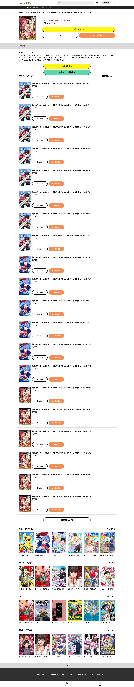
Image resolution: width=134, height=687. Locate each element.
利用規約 (45, 674)
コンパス (52, 23)
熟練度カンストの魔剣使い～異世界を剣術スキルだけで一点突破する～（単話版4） (61, 149)
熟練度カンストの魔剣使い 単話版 (41, 7)
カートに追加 (97, 35)
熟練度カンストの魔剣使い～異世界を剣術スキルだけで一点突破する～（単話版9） (61, 257)
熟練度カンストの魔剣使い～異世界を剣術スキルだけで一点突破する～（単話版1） (61, 83)
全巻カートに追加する (67, 72)
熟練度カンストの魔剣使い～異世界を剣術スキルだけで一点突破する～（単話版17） (62, 431)
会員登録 (106, 3)
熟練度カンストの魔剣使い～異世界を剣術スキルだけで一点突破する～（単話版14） (62, 366)
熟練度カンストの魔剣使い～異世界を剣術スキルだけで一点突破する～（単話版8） (61, 236)
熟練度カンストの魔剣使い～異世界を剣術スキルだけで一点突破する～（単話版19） (62, 475)
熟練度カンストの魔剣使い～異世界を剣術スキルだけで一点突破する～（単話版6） (61, 192)
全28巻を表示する (67, 520)
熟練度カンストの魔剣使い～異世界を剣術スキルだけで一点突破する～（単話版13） (62, 344)
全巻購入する (67, 66)
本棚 (100, 685)
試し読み (60, 35)
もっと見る (111, 529)
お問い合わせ (82, 674)
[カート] (113, 3)
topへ (67, 665)
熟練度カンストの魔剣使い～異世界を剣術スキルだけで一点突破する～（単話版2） (61, 105)
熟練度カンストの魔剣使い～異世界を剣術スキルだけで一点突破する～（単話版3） (61, 127)
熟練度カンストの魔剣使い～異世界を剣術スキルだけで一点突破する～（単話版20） (62, 496)
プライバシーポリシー (68, 674)
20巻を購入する (78, 29)
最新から (112, 76)
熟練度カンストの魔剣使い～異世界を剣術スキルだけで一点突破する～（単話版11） (61, 301)
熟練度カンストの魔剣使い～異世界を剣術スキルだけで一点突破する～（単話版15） (62, 388)
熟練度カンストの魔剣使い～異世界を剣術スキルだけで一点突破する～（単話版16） (62, 409)
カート (67, 685)
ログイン (98, 3)
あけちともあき (65, 20)
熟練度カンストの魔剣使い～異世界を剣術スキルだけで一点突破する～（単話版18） (62, 453)
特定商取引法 (55, 674)
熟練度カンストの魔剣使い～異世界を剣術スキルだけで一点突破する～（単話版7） (61, 214)
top (20, 7)
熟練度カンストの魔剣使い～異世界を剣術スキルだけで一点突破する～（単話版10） (62, 279)
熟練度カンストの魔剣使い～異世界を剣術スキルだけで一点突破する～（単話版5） (61, 170)
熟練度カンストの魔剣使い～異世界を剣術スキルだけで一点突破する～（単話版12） (62, 323)
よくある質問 (35, 674)
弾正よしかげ (53, 20)
